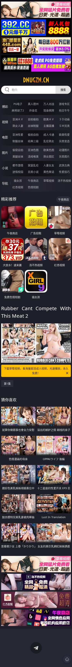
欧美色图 (48, 150)
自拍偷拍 (33, 119)
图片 (5, 153)
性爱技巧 (64, 172)
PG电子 (17, 104)
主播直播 (48, 126)
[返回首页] (67, 659)
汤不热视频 (64, 180)
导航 (5, 183)
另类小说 (33, 172)
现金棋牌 (48, 110)
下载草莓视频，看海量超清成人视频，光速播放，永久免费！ (36, 371)
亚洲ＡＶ (17, 119)
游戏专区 (64, 104)
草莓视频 (48, 180)
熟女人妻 (17, 126)
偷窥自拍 (17, 150)
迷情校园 (17, 172)
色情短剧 (33, 187)
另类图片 (64, 156)
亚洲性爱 (17, 134)
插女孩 (18, 180)
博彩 (5, 107)
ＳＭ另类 (64, 126)
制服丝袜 (17, 141)
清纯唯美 (33, 156)
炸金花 (33, 110)
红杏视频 (17, 187)
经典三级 (33, 141)
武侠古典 (64, 165)
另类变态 (64, 141)
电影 (5, 137)
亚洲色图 (33, 150)
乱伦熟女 (48, 141)
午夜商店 (33, 180)
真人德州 (33, 104)
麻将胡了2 (18, 110)
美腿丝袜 (17, 156)
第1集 (7, 383)
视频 (5, 122)
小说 (5, 168)
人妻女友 (48, 165)
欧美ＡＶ (48, 119)
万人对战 (48, 104)
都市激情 (17, 165)
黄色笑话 (48, 172)
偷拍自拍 (33, 134)
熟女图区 (48, 156)
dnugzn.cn (36, 80)
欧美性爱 (64, 134)
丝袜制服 (33, 126)
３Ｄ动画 (64, 119)
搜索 (63, 90)
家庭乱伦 (33, 165)
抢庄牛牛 (64, 110)
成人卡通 (48, 134)
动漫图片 (64, 150)
